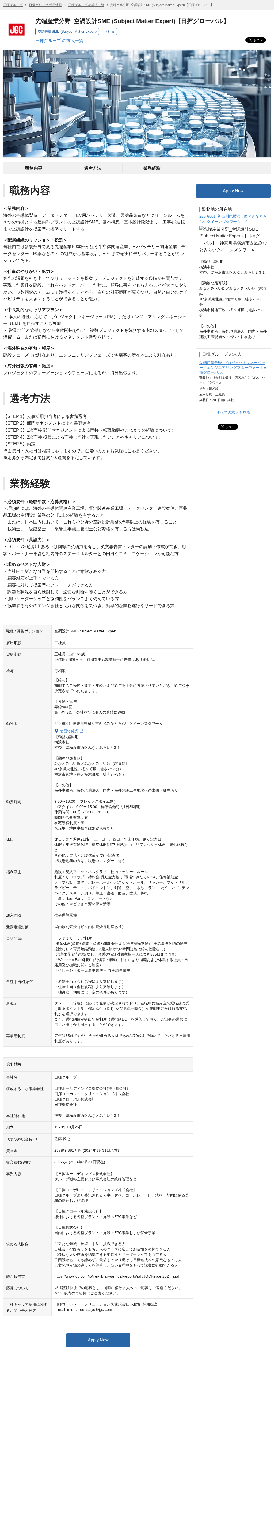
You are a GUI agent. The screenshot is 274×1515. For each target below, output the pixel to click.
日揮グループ (13, 5)
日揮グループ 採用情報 (45, 5)
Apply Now (98, 1340)
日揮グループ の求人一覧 (86, 5)
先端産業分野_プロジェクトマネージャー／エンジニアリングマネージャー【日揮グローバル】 (233, 368)
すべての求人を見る (233, 412)
